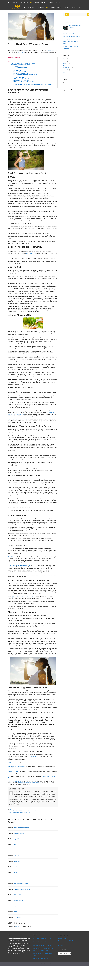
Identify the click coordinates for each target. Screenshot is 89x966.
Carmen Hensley (16, 789)
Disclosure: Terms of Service (66, 941)
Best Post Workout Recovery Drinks (21, 64)
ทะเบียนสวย (16, 855)
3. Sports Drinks (18, 70)
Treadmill (65, 70)
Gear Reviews (15, 2)
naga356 (16, 839)
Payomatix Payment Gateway (22, 906)
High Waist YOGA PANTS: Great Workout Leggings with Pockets (24, 810)
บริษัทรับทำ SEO (18, 895)
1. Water (16, 66)
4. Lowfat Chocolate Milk (20, 71)
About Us (60, 945)
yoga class (21, 52)
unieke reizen (17, 861)
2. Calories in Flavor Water (21, 67)
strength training (50, 51)
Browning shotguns (19, 900)
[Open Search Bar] (80, 2)
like (31, 253)
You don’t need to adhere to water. (23, 69)
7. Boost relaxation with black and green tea (25, 79)
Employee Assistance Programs (22, 889)
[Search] (67, 14)
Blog (64, 59)
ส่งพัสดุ (15, 878)
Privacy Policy (62, 938)
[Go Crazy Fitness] (17, 7)
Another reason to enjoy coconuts (23, 76)
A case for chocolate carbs (21, 73)
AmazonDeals (24, 2)
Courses (58, 2)
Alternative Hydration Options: (22, 80)
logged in (18, 926)
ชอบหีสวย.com (17, 867)
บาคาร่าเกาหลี (17, 917)
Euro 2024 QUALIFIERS (19, 833)
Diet (31, 2)
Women (37, 2)
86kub (15, 872)
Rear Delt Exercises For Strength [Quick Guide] (20, 812)
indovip (16, 844)
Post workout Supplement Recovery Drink (24, 81)
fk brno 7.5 (16, 911)
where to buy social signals (21, 827)
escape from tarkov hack (21, 883)
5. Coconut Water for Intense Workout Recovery (26, 74)
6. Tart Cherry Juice (19, 77)
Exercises (65, 63)
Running (51, 2)
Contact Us (61, 943)
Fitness (43, 2)
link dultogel (17, 850)
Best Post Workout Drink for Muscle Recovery (23, 63)
